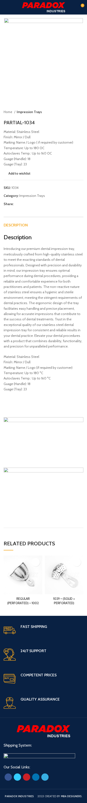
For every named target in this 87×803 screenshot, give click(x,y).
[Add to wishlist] (35, 562)
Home (8, 112)
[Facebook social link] (17, 204)
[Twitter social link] (23, 204)
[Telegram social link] (40, 204)
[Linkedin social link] (34, 204)
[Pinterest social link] (28, 204)
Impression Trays (29, 112)
